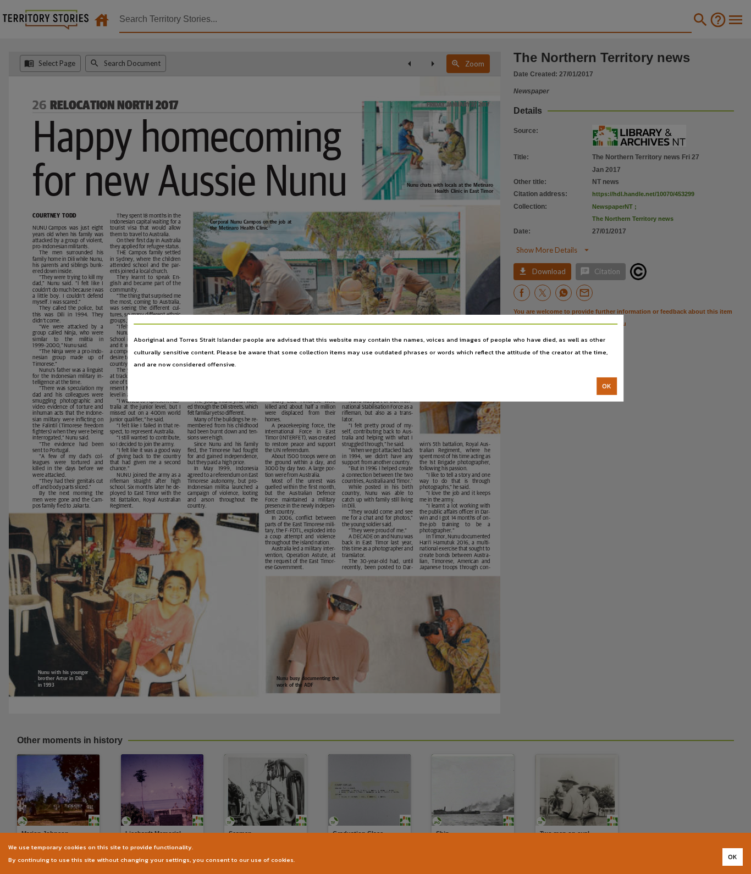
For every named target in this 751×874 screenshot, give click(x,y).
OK (606, 386)
